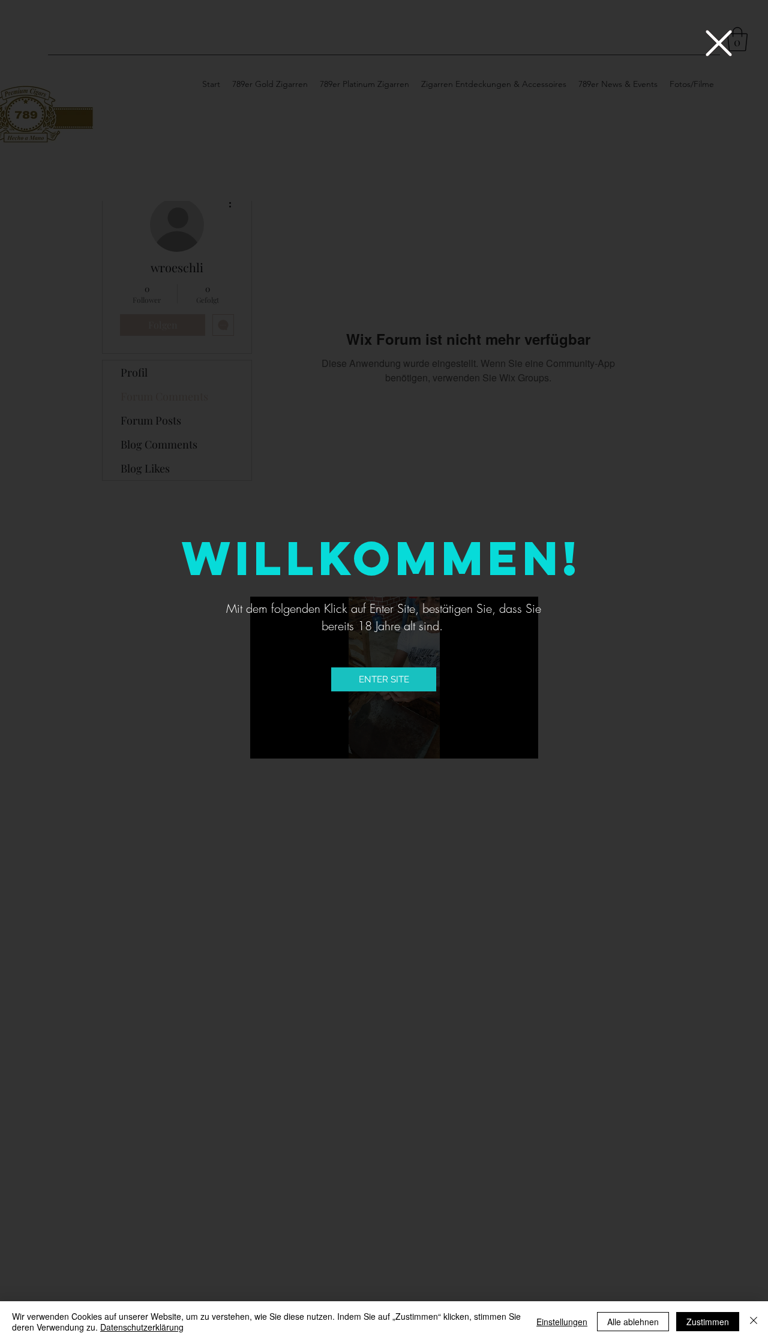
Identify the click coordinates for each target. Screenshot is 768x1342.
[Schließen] (753, 1321)
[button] (719, 43)
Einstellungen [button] (561, 1322)
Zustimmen (707, 1322)
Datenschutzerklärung (142, 1327)
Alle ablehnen (633, 1322)
